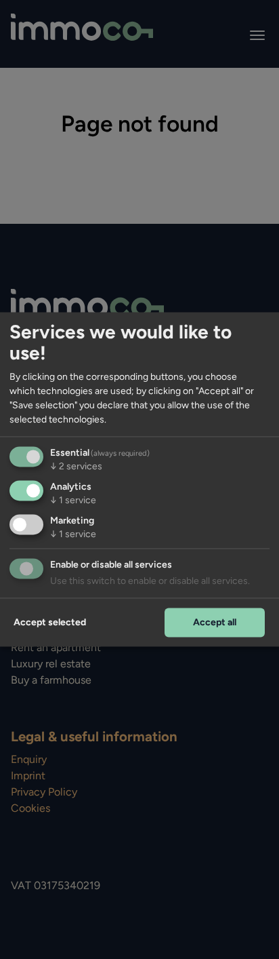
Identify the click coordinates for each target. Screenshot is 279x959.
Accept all (214, 622)
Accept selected (50, 622)
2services (76, 467)
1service (73, 501)
